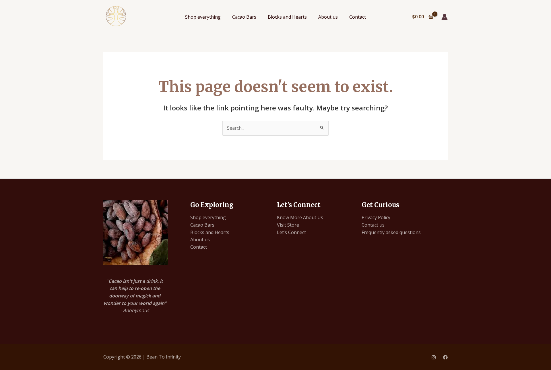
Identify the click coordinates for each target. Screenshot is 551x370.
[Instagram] (433, 357)
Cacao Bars (244, 17)
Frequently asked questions (391, 232)
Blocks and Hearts (287, 17)
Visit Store (288, 225)
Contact (357, 17)
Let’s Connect (291, 232)
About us (328, 17)
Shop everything (203, 17)
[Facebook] (445, 357)
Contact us (373, 225)
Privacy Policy (376, 217)
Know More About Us (300, 217)
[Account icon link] (444, 17)
